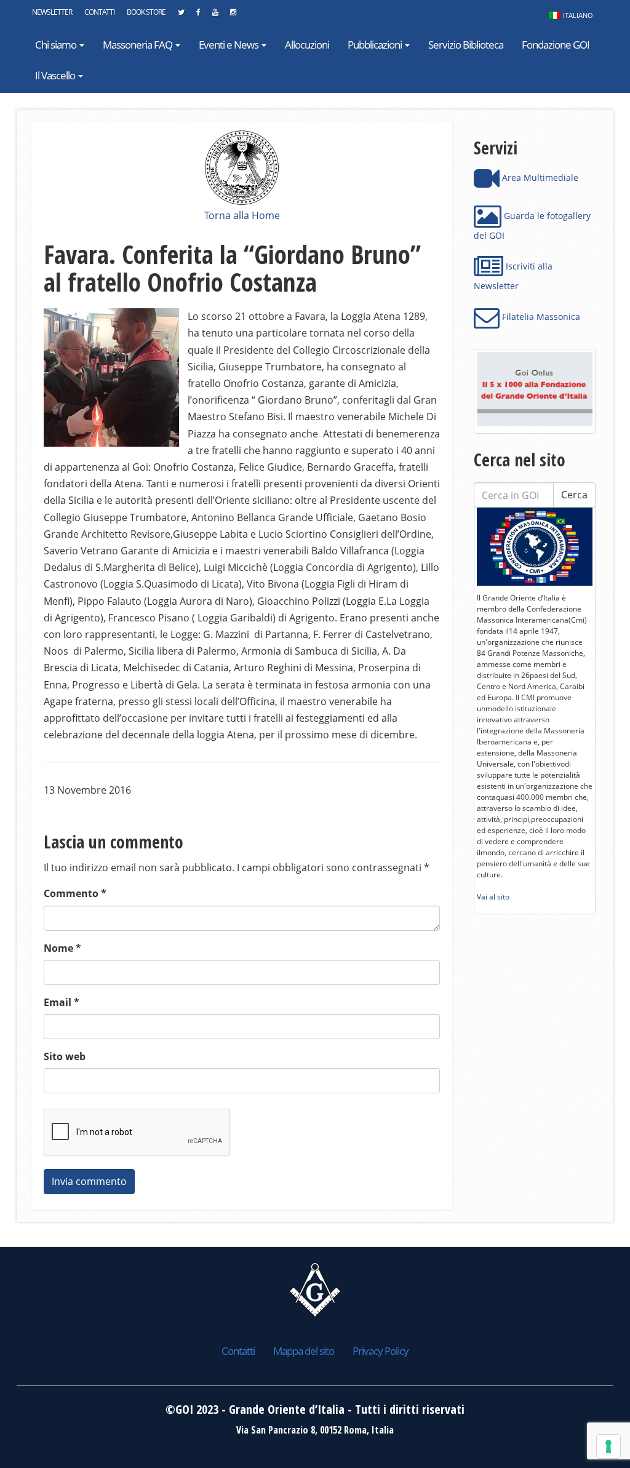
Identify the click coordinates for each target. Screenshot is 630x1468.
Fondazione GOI (555, 45)
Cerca (574, 494)
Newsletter (52, 12)
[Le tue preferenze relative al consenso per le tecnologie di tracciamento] (608, 1446)
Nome (62, 948)
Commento (75, 893)
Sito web (65, 1056)
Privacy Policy (381, 1351)
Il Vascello (56, 75)
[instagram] (233, 15)
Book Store (146, 12)
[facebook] (198, 15)
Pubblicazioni (376, 45)
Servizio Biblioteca (465, 45)
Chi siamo (56, 45)
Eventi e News (229, 45)
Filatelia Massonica (540, 316)
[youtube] (215, 15)
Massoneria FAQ (138, 45)
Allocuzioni (307, 45)
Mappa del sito (303, 1351)
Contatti (99, 12)
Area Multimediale (539, 177)
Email (61, 1002)
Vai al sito (493, 897)
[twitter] (181, 15)
